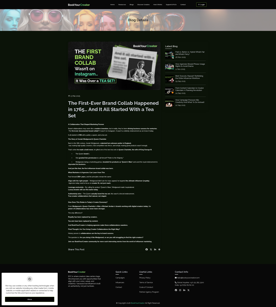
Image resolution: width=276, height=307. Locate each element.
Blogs (132, 4)
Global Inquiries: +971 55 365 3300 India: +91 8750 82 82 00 (189, 283)
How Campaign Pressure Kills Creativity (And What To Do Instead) (189, 101)
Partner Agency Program (149, 292)
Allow (29, 299)
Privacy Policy (144, 278)
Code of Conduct (146, 287)
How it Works (157, 4)
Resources (122, 4)
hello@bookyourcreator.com (188, 278)
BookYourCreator (78, 225)
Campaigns (120, 278)
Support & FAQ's (171, 4)
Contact (183, 4)
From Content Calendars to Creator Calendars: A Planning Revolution (189, 89)
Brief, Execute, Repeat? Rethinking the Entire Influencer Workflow (189, 77)
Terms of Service (146, 282)
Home (112, 4)
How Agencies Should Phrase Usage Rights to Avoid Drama (190, 65)
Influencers (120, 282)
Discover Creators (143, 4)
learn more (49, 293)
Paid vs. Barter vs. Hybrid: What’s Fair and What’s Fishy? (190, 53)
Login (202, 5)
